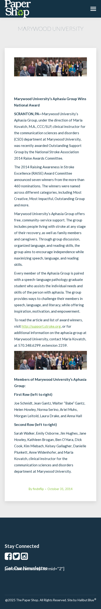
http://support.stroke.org (41, 326)
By (36, 489)
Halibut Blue (87, 600)
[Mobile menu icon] (93, 9)
